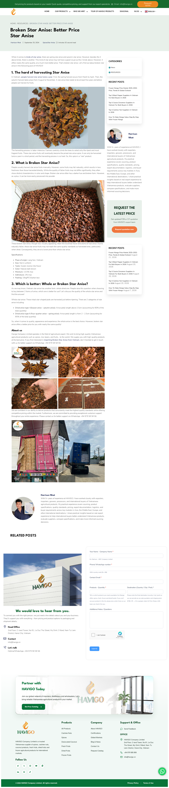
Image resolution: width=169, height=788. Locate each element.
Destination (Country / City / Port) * (140, 587)
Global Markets (96, 737)
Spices (45, 42)
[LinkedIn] (24, 487)
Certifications (96, 733)
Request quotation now (124, 229)
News (113, 67)
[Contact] (4, 638)
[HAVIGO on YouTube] (36, 765)
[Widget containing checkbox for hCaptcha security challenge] (107, 635)
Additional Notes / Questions (101, 609)
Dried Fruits (66, 751)
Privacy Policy (133, 783)
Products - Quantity (98, 587)
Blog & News (96, 742)
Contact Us (95, 746)
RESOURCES (22, 23)
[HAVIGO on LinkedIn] (18, 771)
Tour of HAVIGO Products (102, 11)
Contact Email (96, 577)
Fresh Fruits (66, 746)
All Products (66, 728)
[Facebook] (14, 487)
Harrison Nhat (48, 495)
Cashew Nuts (67, 733)
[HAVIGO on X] (24, 765)
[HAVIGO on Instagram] (30, 765)
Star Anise (51, 42)
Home (46, 11)
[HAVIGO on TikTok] (30, 771)
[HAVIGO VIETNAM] (42, 579)
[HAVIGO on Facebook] (18, 765)
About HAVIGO (96, 728)
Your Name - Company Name (101, 551)
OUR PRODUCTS (61, 11)
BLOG (136, 11)
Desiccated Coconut (69, 742)
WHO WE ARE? (79, 11)
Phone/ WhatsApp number (101, 564)
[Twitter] (19, 487)
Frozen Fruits (66, 755)
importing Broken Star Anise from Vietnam (61, 340)
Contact (12, 639)
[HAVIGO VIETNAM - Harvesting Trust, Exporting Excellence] (13, 11)
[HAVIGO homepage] (34, 728)
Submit (94, 649)
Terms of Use (148, 783)
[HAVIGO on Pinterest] (42, 765)
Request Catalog (97, 751)
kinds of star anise (33, 57)
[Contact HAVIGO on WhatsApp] (24, 771)
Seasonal (124, 11)
